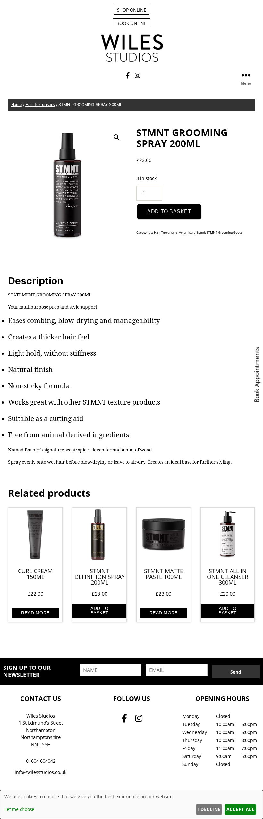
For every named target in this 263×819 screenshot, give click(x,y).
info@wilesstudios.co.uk (40, 772)
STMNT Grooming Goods (224, 233)
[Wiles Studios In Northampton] (131, 61)
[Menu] (246, 75)
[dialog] (131, 804)
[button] (116, 137)
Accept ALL (240, 809)
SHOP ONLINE (131, 10)
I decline (208, 809)
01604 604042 (40, 761)
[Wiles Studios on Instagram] (137, 75)
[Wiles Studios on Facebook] (129, 75)
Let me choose (19, 809)
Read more (35, 612)
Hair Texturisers (40, 104)
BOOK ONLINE (131, 23)
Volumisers (187, 233)
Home (16, 104)
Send (235, 672)
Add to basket (169, 211)
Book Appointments (257, 374)
